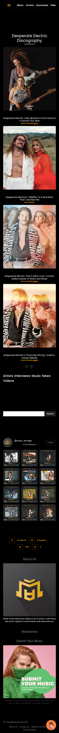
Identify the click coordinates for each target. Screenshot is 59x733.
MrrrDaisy (29, 202)
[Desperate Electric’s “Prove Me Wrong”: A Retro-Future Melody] (29, 316)
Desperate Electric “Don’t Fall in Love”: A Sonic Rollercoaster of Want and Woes (29, 277)
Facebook (21, 540)
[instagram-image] (11, 458)
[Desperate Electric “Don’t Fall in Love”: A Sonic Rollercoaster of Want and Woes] (29, 236)
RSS (27, 546)
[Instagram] (32, 540)
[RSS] (20, 547)
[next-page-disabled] (32, 366)
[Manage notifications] (52, 727)
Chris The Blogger (29, 123)
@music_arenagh (23, 440)
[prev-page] (26, 366)
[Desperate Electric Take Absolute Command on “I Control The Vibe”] (29, 79)
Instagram (41, 540)
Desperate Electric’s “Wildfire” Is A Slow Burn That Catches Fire (29, 198)
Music (29, 108)
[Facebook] (12, 540)
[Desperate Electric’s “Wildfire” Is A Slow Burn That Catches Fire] (29, 158)
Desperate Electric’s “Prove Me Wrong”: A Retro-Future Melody (29, 356)
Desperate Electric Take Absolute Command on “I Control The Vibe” (29, 119)
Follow (50, 442)
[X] (35, 547)
